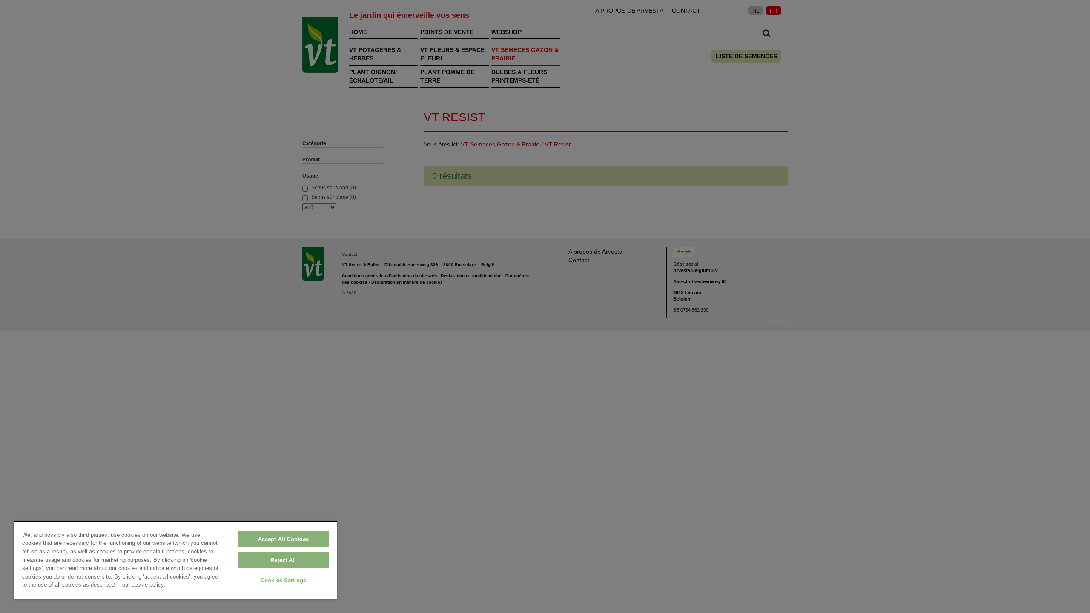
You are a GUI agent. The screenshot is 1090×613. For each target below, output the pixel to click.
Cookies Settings (283, 580)
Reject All (283, 560)
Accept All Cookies (283, 539)
